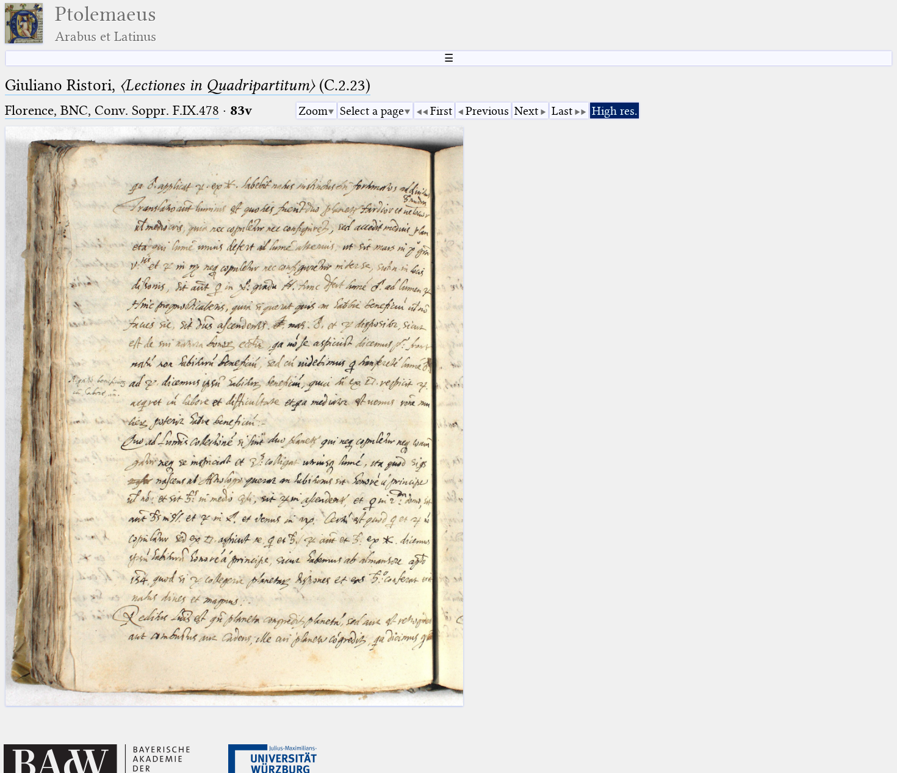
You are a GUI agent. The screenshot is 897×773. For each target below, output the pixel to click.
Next (526, 111)
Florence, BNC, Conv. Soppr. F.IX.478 (112, 110)
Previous (487, 111)
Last (562, 111)
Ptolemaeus (105, 23)
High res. (614, 111)
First (441, 111)
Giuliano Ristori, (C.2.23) (187, 85)
